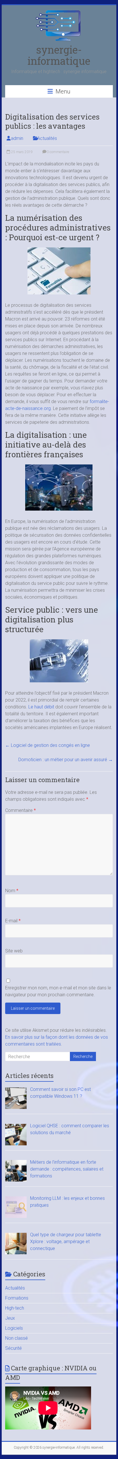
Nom (11, 890)
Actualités (47, 138)
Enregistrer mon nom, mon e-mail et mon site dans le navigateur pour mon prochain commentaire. (58, 991)
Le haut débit (41, 707)
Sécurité (13, 1348)
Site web (14, 951)
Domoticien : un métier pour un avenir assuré (65, 759)
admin (17, 138)
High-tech (14, 1308)
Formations (16, 1298)
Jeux (10, 1318)
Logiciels (14, 1328)
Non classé (16, 1338)
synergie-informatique (58, 55)
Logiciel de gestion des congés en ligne (47, 745)
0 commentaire (57, 152)
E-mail (13, 920)
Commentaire (20, 810)
